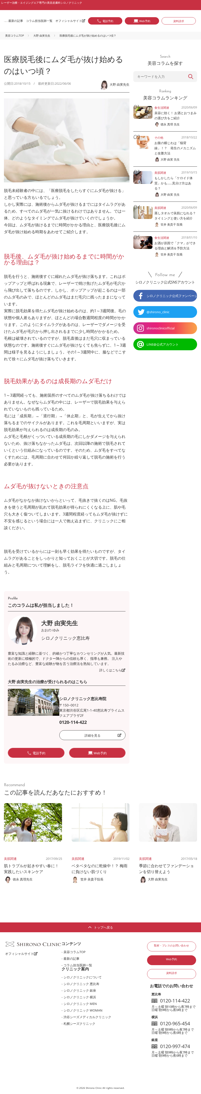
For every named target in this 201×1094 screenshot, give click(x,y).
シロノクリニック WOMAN (82, 1010)
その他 (158, 137)
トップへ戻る (103, 927)
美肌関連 (10, 858)
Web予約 (171, 959)
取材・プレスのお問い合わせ (171, 945)
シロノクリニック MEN (80, 1003)
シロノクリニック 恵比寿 (81, 984)
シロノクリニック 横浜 (79, 997)
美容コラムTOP (14, 35)
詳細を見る (92, 735)
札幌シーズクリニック (79, 1023)
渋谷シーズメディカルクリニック (87, 1017)
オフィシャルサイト (68, 21)
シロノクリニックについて (82, 977)
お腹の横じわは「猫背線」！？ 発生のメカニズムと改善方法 (175, 148)
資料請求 (178, 21)
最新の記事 (15, 21)
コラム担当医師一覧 (39, 21)
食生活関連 (161, 108)
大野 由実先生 (41, 35)
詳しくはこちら (110, 670)
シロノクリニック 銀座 (79, 990)
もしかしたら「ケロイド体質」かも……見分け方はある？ (173, 183)
